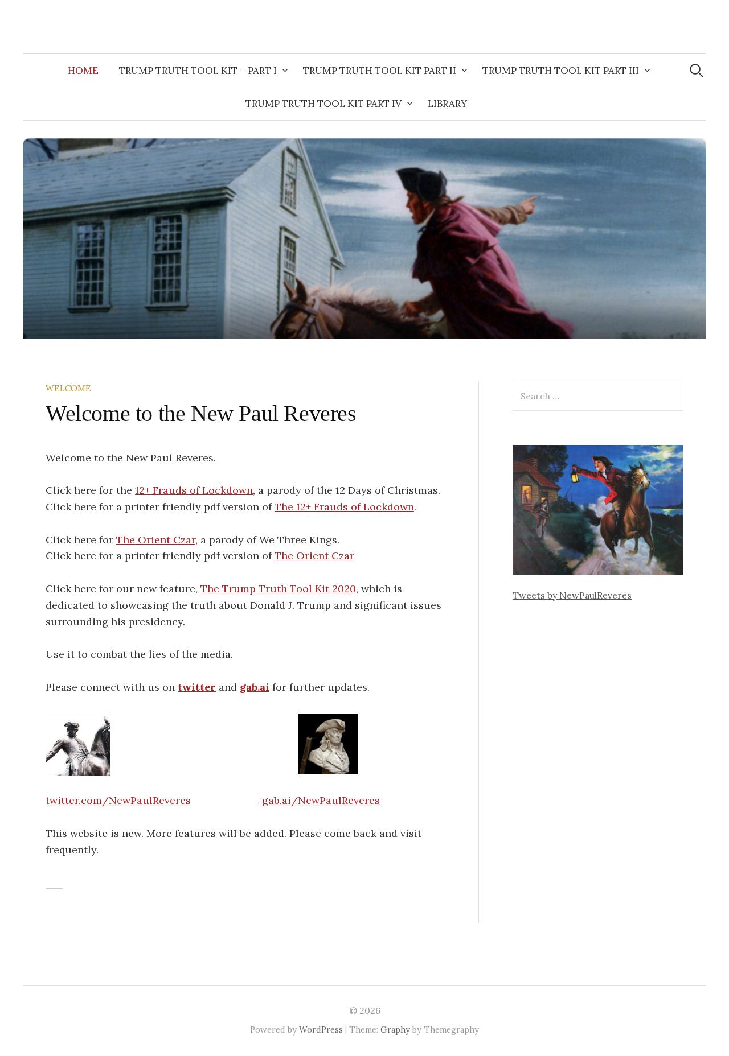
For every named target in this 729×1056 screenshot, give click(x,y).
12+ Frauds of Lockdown (194, 490)
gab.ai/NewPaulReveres (319, 800)
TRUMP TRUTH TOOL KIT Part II (379, 70)
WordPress (321, 1029)
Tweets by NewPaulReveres (572, 595)
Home (83, 70)
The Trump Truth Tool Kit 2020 (278, 588)
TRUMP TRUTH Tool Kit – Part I (198, 70)
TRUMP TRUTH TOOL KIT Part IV (323, 103)
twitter (197, 687)
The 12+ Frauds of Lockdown (344, 506)
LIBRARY (447, 103)
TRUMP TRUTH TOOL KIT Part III (560, 70)
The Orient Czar (155, 539)
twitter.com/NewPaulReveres (118, 800)
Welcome (68, 388)
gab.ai (254, 687)
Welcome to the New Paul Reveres (201, 413)
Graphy (395, 1029)
